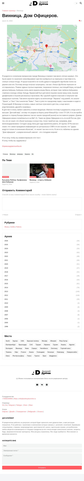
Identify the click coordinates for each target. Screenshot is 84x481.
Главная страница (8, 11)
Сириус (34, 348)
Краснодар (22, 344)
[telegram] (47, 385)
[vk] (42, 385)
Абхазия (53, 341)
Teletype (19, 405)
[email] (37, 385)
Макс (16, 398)
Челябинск (44, 348)
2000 (42, 322)
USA (22, 341)
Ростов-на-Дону (18, 356)
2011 (42, 299)
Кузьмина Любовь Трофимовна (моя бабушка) (14, 181)
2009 (42, 307)
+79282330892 (7, 398)
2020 (42, 264)
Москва (44, 341)
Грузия (55, 344)
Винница (20, 11)
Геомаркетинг (21, 411)
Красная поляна (33, 341)
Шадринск (53, 356)
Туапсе (36, 356)
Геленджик (40, 352)
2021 (42, 260)
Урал (44, 356)
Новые (5, 215)
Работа (18, 227)
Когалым (51, 352)
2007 (42, 315)
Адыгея (71, 344)
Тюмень (8, 352)
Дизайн (12, 411)
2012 (42, 295)
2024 (42, 248)
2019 (42, 268)
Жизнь (6, 227)
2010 (42, 303)
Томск (29, 356)
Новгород (60, 352)
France (23, 352)
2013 (42, 291)
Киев (27, 348)
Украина (27, 154)
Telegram (11, 405)
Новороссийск (72, 352)
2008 (42, 311)
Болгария (9, 348)
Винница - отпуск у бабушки (40, 180)
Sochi (8, 341)
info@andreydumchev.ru (27, 398)
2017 (42, 276)
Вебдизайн (32, 411)
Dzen (25, 405)
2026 (42, 241)
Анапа (31, 352)
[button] (3, 3)
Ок (6, 405)
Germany (54, 348)
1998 (42, 326)
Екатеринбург (11, 344)
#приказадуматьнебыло (12, 146)
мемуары (20, 154)
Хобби (12, 227)
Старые (78, 215)
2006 (42, 319)
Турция (38, 344)
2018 (42, 272)
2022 (42, 256)
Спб (31, 344)
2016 (42, 280)
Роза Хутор (63, 341)
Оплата (40, 411)
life (32, 154)
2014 (42, 287)
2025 (42, 244)
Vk (3, 405)
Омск (8, 356)
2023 (42, 252)
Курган (15, 341)
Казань (63, 344)
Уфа (16, 352)
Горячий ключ (65, 348)
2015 (42, 283)
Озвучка (5, 411)
